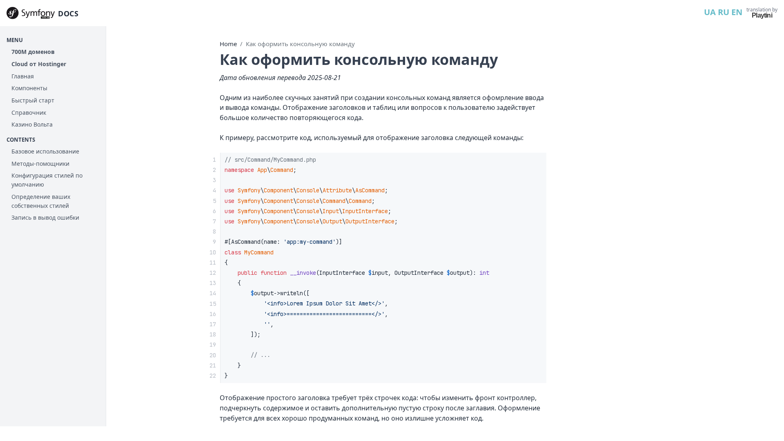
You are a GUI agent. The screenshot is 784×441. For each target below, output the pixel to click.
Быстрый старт (32, 100)
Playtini (762, 15)
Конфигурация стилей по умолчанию (46, 180)
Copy (533, 161)
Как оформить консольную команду (300, 44)
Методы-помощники (40, 163)
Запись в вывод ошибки (45, 217)
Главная (22, 76)
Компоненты (29, 88)
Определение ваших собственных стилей (40, 201)
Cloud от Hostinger (38, 64)
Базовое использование (45, 151)
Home (228, 44)
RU (723, 12)
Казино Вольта (32, 124)
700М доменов (33, 52)
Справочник (28, 112)
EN (736, 12)
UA (710, 12)
